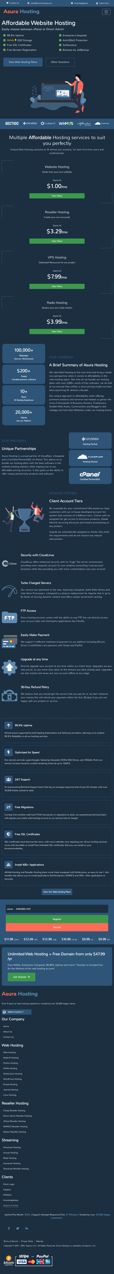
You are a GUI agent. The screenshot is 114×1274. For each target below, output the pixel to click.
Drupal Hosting (10, 1084)
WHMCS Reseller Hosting (15, 1126)
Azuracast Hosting (11, 1163)
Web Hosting (9, 1052)
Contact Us (14, 3)
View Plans (57, 195)
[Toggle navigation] (106, 12)
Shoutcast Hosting (12, 1147)
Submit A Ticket (10, 1205)
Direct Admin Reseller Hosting (17, 1115)
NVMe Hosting (10, 1068)
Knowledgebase (81, 3)
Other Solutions (60, 62)
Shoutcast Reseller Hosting (16, 1168)
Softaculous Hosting (12, 1073)
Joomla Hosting (10, 1089)
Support (7, 1189)
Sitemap (39, 1241)
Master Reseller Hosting (14, 1131)
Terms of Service (11, 1241)
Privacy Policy (27, 1241)
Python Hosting (10, 1063)
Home (6, 1026)
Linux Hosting (9, 1095)
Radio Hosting (9, 1158)
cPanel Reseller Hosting (14, 1121)
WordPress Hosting (12, 1079)
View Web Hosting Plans (23, 62)
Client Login (8, 1184)
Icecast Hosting (10, 1152)
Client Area (104, 3)
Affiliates (7, 1195)
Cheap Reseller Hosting (14, 1110)
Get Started (20, 977)
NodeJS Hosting (11, 1057)
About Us (7, 1031)
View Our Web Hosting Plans (57, 891)
